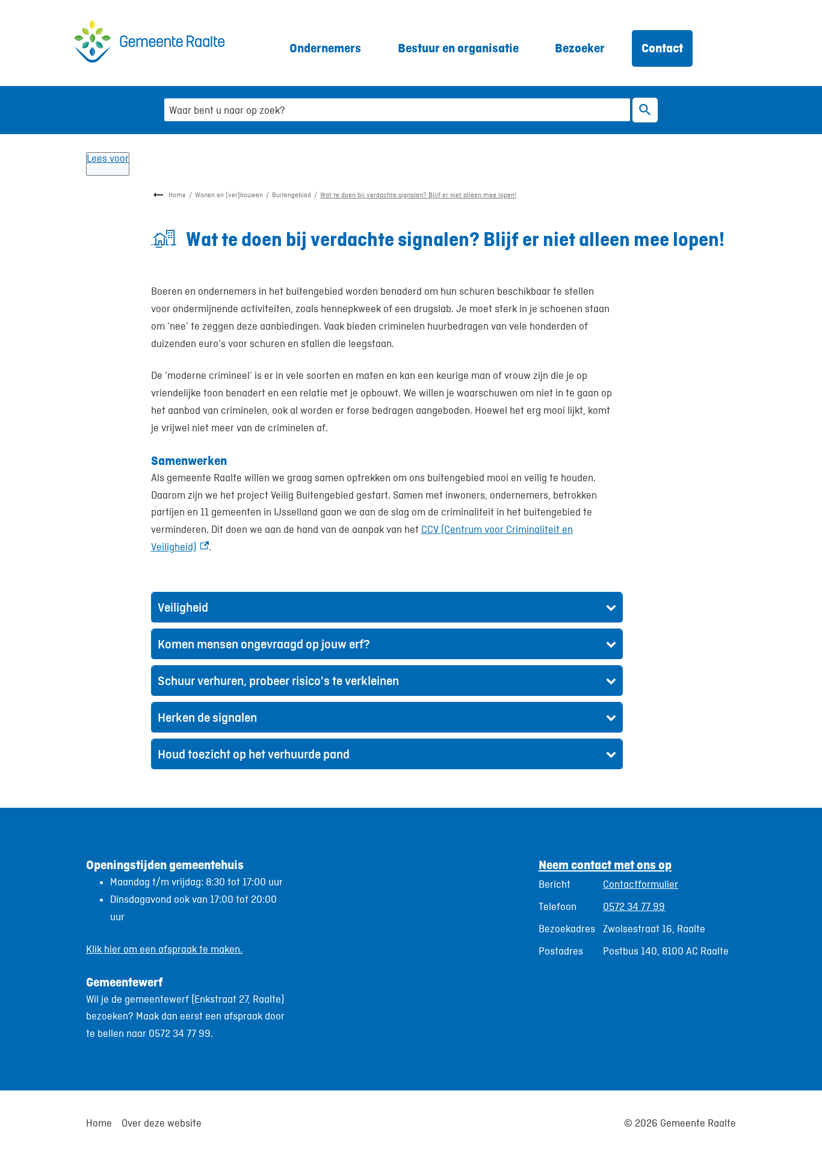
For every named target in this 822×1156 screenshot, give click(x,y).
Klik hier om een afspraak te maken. (164, 949)
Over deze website (162, 1123)
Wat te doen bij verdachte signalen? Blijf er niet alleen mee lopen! (418, 195)
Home (177, 195)
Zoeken (645, 109)
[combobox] (397, 110)
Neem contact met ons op (605, 864)
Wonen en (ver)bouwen (229, 195)
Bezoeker (580, 47)
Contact (662, 47)
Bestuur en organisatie (458, 47)
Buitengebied (291, 195)
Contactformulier (640, 884)
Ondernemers (325, 47)
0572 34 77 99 (634, 906)
